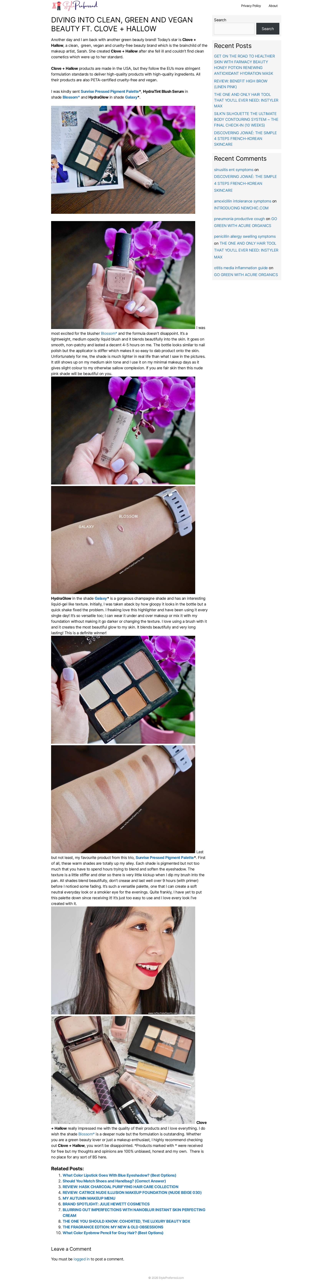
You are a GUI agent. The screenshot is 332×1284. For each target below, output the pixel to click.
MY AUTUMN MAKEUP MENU (89, 1198)
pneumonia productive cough (239, 218)
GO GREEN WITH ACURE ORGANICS (246, 274)
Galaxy (131, 97)
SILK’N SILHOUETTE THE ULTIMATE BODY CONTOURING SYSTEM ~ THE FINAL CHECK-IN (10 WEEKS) (246, 119)
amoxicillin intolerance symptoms (242, 201)
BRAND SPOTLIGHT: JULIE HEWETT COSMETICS (106, 1204)
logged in (82, 1259)
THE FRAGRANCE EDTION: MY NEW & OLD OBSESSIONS (113, 1227)
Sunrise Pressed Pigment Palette (110, 91)
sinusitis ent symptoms (233, 169)
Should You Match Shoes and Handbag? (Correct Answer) (114, 1181)
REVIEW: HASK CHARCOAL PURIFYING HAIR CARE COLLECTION (120, 1186)
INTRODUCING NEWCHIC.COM (241, 208)
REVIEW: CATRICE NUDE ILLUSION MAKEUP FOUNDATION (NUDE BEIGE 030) (132, 1192)
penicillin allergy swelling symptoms (245, 236)
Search (220, 20)
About (273, 6)
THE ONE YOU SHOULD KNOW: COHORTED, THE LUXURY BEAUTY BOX (126, 1221)
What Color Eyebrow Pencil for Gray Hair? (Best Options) (113, 1233)
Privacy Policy (251, 6)
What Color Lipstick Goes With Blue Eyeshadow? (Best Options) (119, 1175)
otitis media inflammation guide (241, 268)
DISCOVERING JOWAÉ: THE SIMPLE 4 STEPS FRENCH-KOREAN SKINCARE (245, 139)
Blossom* (71, 97)
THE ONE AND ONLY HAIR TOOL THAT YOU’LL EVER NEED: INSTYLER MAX (246, 100)
